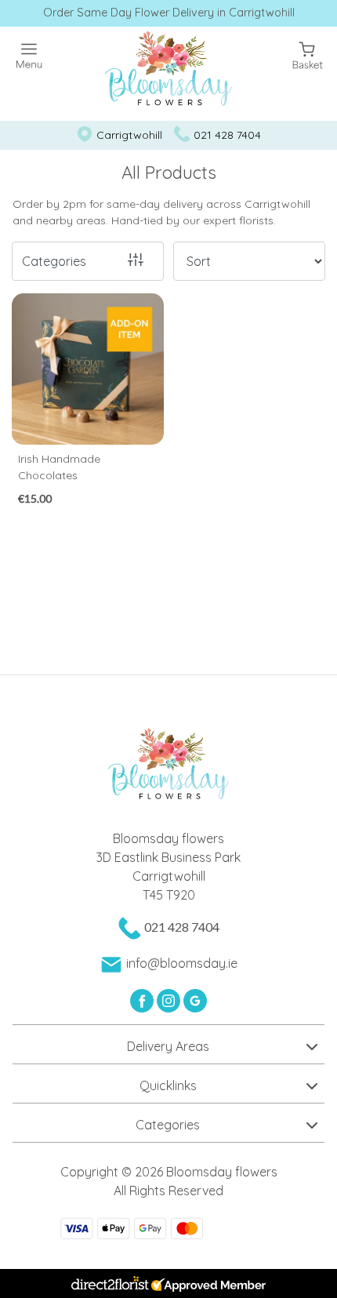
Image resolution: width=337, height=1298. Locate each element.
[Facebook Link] (143, 999)
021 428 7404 (227, 135)
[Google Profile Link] (195, 999)
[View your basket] (307, 54)
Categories (54, 261)
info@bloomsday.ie (181, 963)
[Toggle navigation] (29, 56)
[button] (168, 1043)
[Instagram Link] (170, 999)
